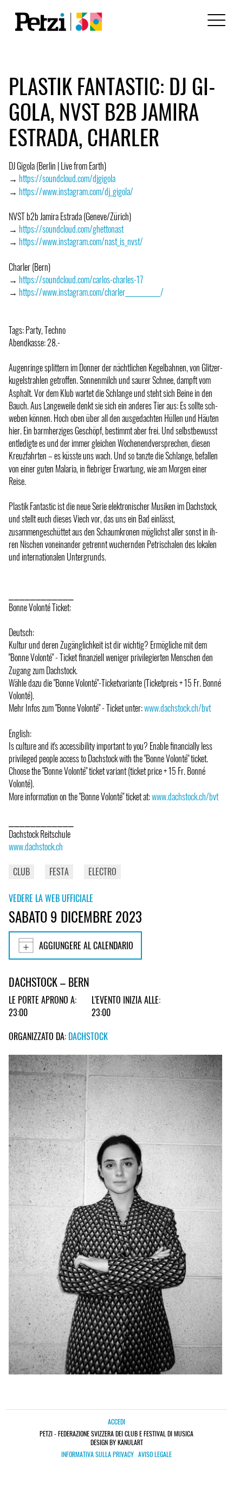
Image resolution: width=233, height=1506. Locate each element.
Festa (59, 871)
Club (21, 871)
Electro (102, 871)
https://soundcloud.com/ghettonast (71, 228)
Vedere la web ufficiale (51, 898)
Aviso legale (155, 1454)
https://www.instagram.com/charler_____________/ (91, 291)
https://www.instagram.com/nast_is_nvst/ (81, 241)
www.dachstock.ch (36, 846)
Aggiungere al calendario (86, 945)
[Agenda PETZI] (56, 21)
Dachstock (88, 1036)
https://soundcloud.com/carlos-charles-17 (81, 279)
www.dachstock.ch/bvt (177, 707)
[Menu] (214, 21)
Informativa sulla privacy (97, 1454)
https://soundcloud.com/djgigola (67, 178)
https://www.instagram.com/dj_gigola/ (76, 191)
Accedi (116, 1421)
